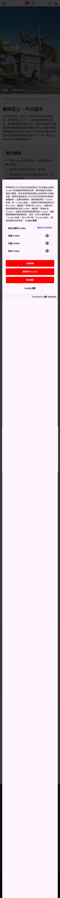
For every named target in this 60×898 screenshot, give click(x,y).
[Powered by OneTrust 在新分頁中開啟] (44, 297)
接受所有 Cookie (30, 271)
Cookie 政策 (31, 220)
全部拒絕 (30, 263)
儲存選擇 (30, 280)
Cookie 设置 (29, 288)
